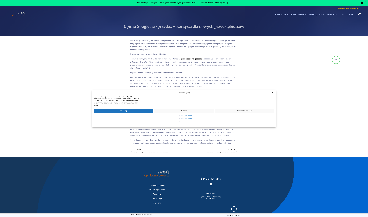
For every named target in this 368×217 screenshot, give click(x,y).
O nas (342, 14)
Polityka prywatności (186, 115)
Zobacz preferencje (244, 111)
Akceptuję (124, 111)
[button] (273, 93)
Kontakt (351, 14)
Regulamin (157, 194)
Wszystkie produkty (157, 185)
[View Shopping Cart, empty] (358, 14)
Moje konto (157, 203)
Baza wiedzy (332, 14)
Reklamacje (157, 198)
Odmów (184, 111)
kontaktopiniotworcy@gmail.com (349, 8)
